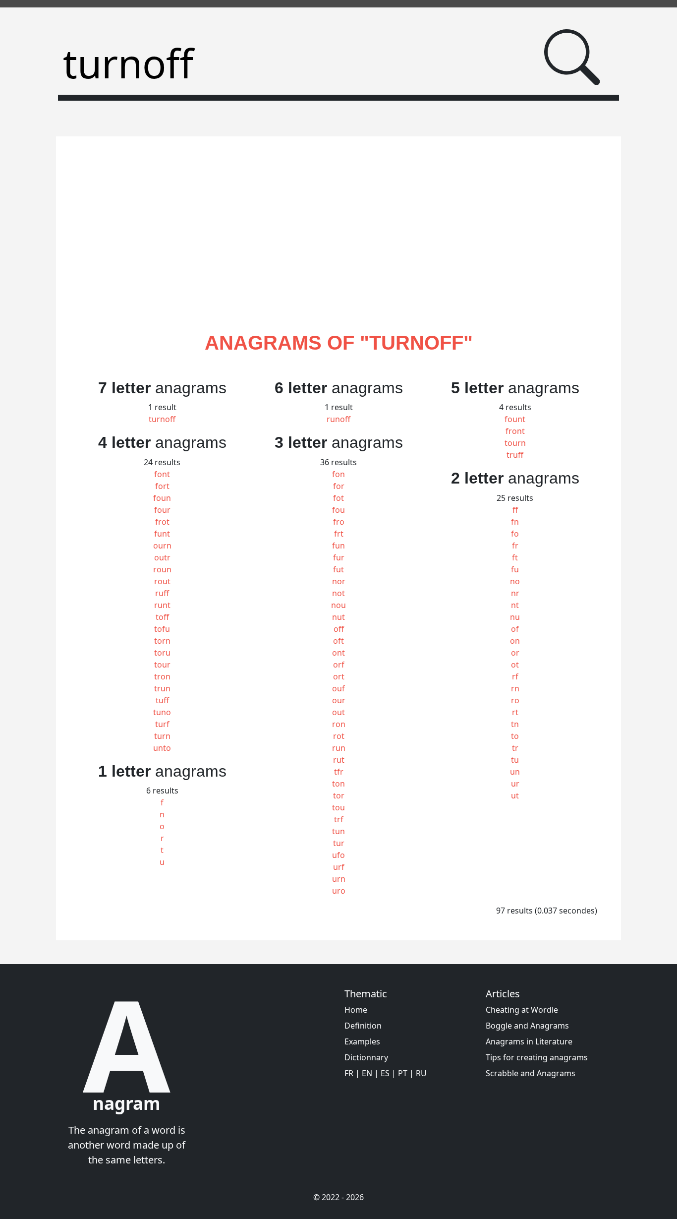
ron (338, 724)
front (515, 431)
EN (367, 1073)
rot (338, 736)
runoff (338, 419)
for (338, 486)
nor (338, 581)
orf (338, 664)
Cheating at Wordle (522, 1009)
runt (162, 605)
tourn (515, 442)
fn (515, 521)
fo (515, 533)
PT (402, 1073)
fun (338, 545)
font (162, 474)
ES (385, 1073)
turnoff (162, 419)
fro (338, 521)
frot (162, 521)
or (515, 652)
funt (162, 533)
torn (162, 640)
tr (515, 747)
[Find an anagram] (572, 57)
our (338, 700)
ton (338, 783)
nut (338, 616)
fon (338, 474)
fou (338, 509)
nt (515, 605)
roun (162, 569)
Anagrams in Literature (529, 1041)
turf (162, 724)
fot (338, 497)
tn (515, 724)
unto (162, 747)
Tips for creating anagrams (537, 1057)
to (515, 736)
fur (338, 557)
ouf (338, 688)
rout (162, 581)
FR (348, 1073)
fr (515, 545)
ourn (162, 545)
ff (515, 509)
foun (162, 497)
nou (338, 605)
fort (162, 486)
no (515, 581)
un (515, 771)
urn (338, 878)
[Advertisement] (338, 245)
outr (162, 557)
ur (515, 783)
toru (162, 652)
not (338, 593)
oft (338, 640)
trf (338, 819)
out (338, 712)
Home (355, 1009)
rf (515, 676)
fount (515, 419)
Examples (362, 1041)
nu (515, 616)
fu (515, 569)
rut (338, 759)
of (515, 628)
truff (515, 454)
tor (338, 795)
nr (515, 593)
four (162, 509)
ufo (338, 855)
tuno (162, 712)
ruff (162, 593)
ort (338, 676)
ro (515, 700)
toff (162, 616)
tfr (338, 771)
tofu (162, 628)
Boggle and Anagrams (527, 1025)
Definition (363, 1025)
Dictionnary (366, 1057)
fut (338, 569)
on (515, 640)
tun (338, 831)
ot (515, 664)
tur (338, 843)
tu (515, 759)
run (338, 747)
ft (515, 557)
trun (162, 688)
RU (421, 1073)
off (339, 628)
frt (338, 533)
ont (338, 652)
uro (338, 890)
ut (515, 795)
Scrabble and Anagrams (530, 1073)
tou (338, 807)
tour (162, 664)
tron (162, 676)
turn (162, 736)
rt (515, 712)
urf (338, 866)
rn (515, 688)
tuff (162, 700)
